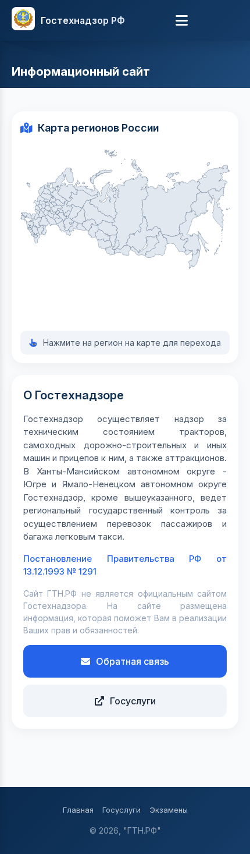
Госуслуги (133, 701)
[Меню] (182, 20)
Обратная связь (132, 661)
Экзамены (168, 809)
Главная (78, 809)
